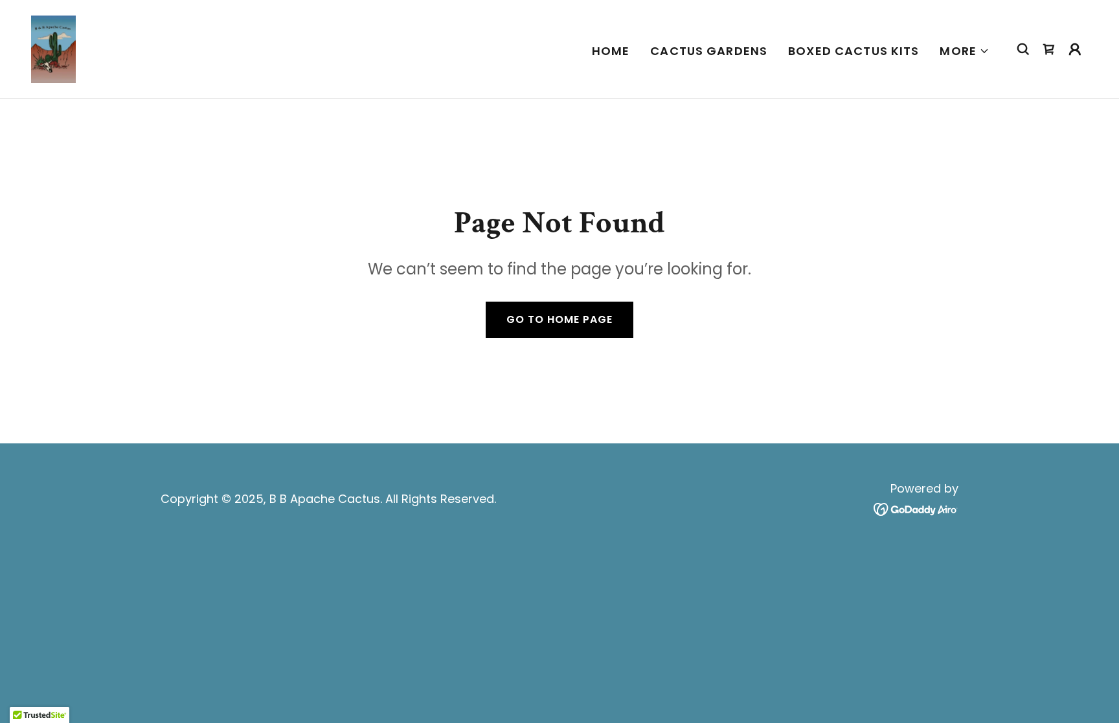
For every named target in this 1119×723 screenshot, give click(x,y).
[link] (53, 48)
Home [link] (611, 51)
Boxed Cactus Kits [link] (853, 51)
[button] (964, 51)
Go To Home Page (559, 319)
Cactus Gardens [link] (708, 51)
